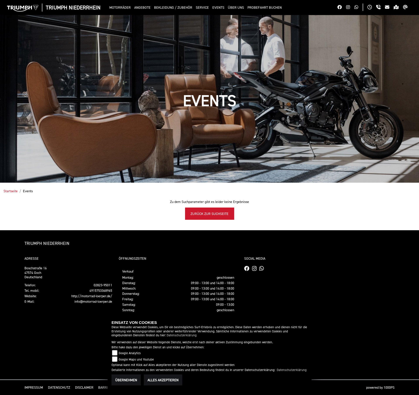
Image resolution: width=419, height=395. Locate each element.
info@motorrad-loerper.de (93, 301)
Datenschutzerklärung (182, 335)
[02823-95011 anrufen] (380, 7)
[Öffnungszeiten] (371, 7)
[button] (120, 7)
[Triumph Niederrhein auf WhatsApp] (358, 7)
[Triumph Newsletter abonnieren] (407, 7)
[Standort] (398, 7)
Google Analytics (130, 353)
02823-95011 (103, 285)
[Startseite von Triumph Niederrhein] (22, 8)
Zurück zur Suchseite (209, 213)
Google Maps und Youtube (136, 359)
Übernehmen (126, 380)
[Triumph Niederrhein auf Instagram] (350, 7)
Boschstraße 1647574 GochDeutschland (35, 272)
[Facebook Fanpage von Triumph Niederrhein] (341, 7)
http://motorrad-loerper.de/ (91, 296)
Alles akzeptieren (163, 380)
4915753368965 (100, 290)
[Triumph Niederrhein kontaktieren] (389, 7)
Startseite (10, 191)
